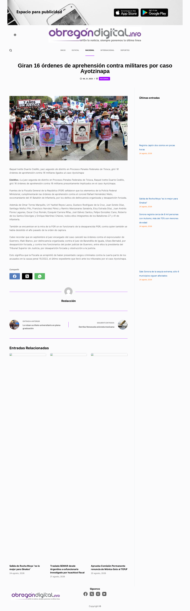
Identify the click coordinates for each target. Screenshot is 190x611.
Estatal (75, 50)
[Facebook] (14, 276)
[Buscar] (10, 50)
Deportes (125, 50)
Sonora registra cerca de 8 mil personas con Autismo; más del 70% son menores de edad (158, 218)
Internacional (107, 50)
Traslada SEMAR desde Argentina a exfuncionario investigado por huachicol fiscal (67, 569)
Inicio (63, 50)
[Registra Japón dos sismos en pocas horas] (160, 122)
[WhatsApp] (39, 276)
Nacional (89, 50)
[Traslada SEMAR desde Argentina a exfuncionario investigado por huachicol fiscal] (68, 457)
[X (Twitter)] (27, 276)
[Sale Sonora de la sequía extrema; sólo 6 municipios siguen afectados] (160, 249)
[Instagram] (98, 594)
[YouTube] (104, 594)
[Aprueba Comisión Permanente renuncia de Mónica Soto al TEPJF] (109, 457)
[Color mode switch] (15, 34)
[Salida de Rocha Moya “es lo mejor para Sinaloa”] (27, 457)
